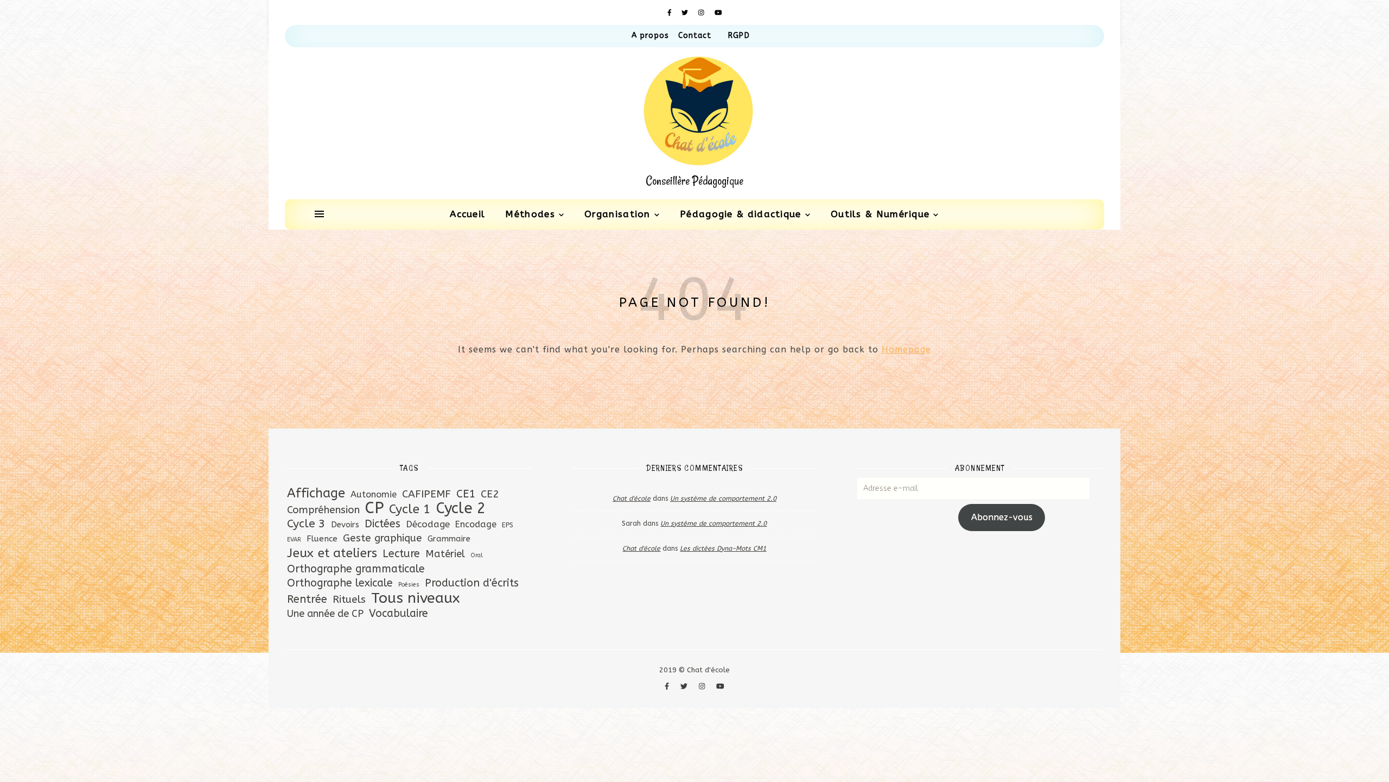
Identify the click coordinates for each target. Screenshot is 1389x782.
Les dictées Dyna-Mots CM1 (723, 548)
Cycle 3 (306, 524)
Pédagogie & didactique (740, 214)
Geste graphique (382, 538)
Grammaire (449, 539)
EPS (507, 525)
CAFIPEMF (426, 494)
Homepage (906, 349)
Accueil (467, 214)
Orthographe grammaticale (356, 569)
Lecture (401, 553)
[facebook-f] (670, 12)
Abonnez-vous (1002, 517)
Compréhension (323, 510)
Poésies (408, 584)
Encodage (475, 524)
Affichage (316, 493)
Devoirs (345, 524)
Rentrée (307, 599)
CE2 (490, 494)
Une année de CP (325, 614)
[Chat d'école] (694, 123)
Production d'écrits (472, 583)
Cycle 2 (461, 508)
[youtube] (718, 12)
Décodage (428, 524)
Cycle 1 (410, 509)
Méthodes (530, 214)
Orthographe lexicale (340, 583)
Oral (476, 555)
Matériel (445, 554)
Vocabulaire (398, 613)
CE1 (465, 493)
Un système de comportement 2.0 (723, 498)
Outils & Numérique (880, 214)
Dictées (382, 524)
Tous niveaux (415, 598)
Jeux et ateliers (332, 553)
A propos (651, 35)
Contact (695, 35)
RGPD (738, 35)
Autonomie (374, 494)
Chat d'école (632, 498)
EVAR (294, 539)
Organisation (617, 214)
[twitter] (685, 12)
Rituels (349, 599)
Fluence (322, 539)
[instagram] (702, 12)
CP (374, 508)
